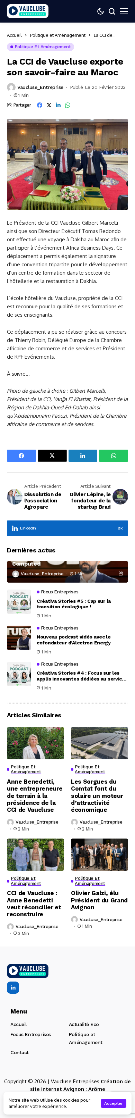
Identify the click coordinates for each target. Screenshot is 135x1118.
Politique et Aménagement (58, 35)
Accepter (113, 1103)
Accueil (14, 35)
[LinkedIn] (13, 988)
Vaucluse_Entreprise (40, 87)
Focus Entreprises (30, 1034)
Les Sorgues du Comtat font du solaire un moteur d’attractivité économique (97, 796)
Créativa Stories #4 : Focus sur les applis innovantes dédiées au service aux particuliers (81, 676)
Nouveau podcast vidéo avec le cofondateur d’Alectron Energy (74, 639)
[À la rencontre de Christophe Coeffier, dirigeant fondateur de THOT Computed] (67, 572)
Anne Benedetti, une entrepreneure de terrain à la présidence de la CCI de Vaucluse (34, 796)
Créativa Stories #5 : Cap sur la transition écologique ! (74, 604)
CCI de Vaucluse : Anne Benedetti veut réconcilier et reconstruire (34, 904)
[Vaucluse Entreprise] (27, 11)
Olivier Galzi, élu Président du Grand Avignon (99, 900)
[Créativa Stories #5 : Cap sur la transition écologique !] (19, 602)
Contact (19, 1052)
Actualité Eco (84, 1024)
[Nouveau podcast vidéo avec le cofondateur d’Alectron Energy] (19, 638)
